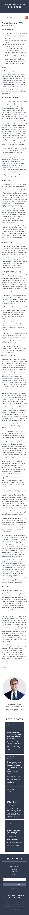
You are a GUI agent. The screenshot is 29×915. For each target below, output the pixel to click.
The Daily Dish (14, 866)
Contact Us (14, 874)
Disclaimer (4, 667)
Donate (14, 864)
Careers (14, 869)
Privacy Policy (14, 888)
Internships (14, 871)
